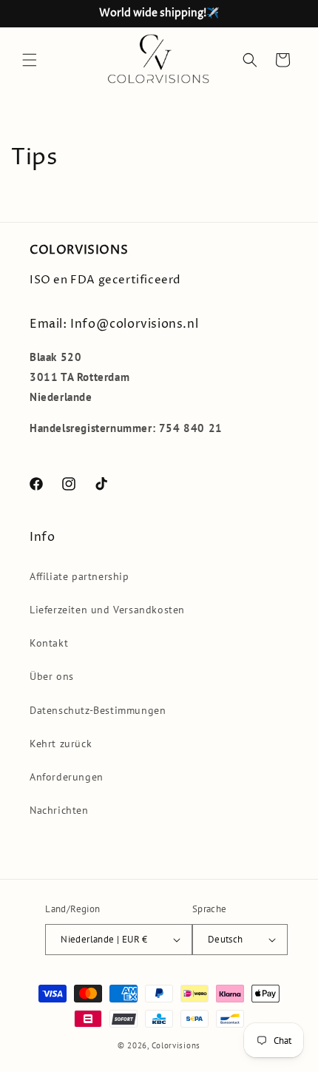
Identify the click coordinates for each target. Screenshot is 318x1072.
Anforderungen (67, 776)
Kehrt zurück (61, 743)
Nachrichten (59, 810)
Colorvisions (176, 1045)
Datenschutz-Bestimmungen (98, 710)
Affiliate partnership (79, 576)
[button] (29, 60)
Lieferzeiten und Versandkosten (107, 609)
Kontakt (49, 643)
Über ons (52, 676)
